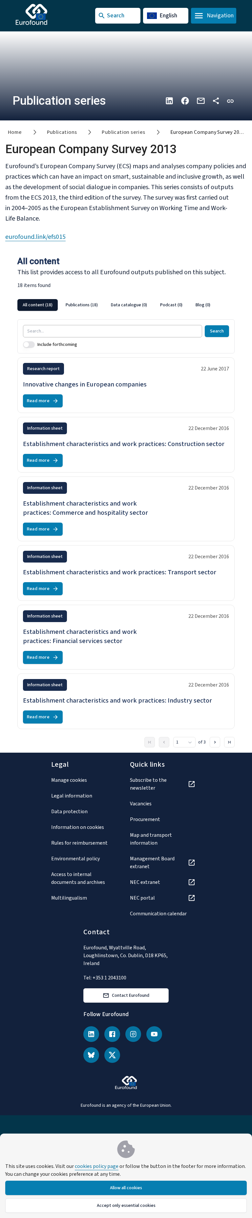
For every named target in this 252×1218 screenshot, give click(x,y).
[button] (230, 101)
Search (217, 331)
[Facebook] (112, 1034)
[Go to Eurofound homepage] (44, 14)
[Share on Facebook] (185, 100)
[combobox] (184, 742)
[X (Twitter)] (112, 1055)
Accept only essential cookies (126, 1205)
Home (15, 132)
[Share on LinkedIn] (169, 100)
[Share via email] (200, 100)
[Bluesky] (91, 1055)
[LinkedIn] (91, 1034)
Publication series (123, 132)
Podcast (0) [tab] (171, 305)
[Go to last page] (229, 742)
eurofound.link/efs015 (35, 237)
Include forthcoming (57, 344)
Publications (62, 132)
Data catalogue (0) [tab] (129, 305)
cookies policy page (96, 1166)
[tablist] (126, 305)
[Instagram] (133, 1034)
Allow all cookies (126, 1188)
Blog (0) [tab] (203, 305)
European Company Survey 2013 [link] (207, 132)
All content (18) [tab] (37, 305)
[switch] (29, 344)
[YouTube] (154, 1034)
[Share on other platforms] (216, 101)
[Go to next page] (215, 742)
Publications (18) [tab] (82, 305)
